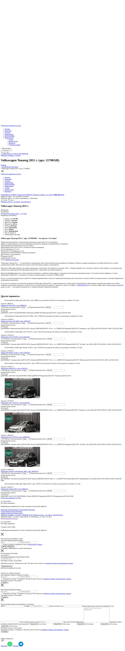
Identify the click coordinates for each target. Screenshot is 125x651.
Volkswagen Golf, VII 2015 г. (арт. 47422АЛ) (15, 337)
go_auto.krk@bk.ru (25, 202)
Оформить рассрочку (12, 260)
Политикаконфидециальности (11, 512)
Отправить (5, 582)
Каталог (7, 129)
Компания (8, 131)
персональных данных (34, 544)
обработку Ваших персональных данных (59, 563)
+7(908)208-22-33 (26, 515)
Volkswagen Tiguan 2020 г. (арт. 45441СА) (14, 489)
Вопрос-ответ (13, 141)
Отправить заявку (15, 145)
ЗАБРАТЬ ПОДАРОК (8, 546)
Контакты (12, 143)
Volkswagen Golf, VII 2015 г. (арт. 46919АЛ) (15, 437)
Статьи (11, 139)
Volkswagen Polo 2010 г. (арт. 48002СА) (14, 305)
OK (2, 640)
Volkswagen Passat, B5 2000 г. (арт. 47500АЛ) (15, 321)
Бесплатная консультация (9, 518)
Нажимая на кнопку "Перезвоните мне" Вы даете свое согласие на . (37, 563)
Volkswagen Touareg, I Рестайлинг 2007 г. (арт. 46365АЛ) (19, 471)
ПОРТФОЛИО (10, 136)
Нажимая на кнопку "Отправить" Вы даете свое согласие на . (37, 579)
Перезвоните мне (7, 566)
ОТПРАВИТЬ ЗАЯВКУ (9, 195)
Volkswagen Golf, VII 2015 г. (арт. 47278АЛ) (15, 403)
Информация (9, 138)
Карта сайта (19, 513)
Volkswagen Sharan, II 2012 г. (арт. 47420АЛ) (15, 352)
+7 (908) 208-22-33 (7, 154)
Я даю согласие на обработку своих (22, 544)
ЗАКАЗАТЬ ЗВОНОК (20, 154)
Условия (7, 132)
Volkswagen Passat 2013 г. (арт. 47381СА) (14, 368)
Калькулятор (9, 134)
